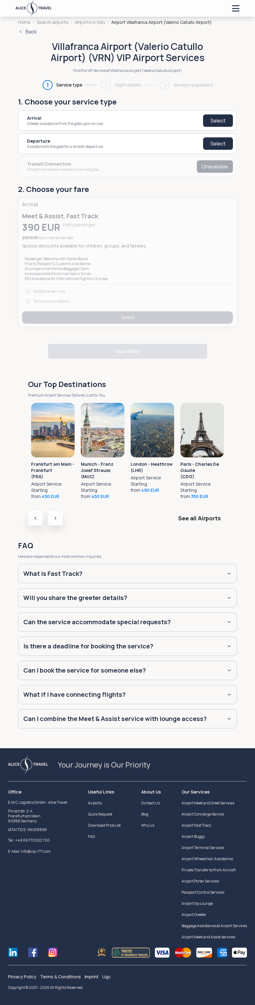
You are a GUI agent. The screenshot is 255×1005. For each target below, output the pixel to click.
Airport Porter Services (200, 881)
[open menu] (235, 8)
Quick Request (100, 814)
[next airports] (55, 518)
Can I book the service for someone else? (84, 670)
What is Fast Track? (52, 573)
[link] (161, 22)
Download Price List (104, 825)
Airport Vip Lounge (197, 903)
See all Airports (199, 518)
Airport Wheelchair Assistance (207, 858)
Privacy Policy (22, 977)
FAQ (91, 836)
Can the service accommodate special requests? (97, 622)
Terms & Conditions (60, 977)
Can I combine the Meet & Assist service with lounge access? (115, 718)
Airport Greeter (194, 914)
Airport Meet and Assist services (208, 937)
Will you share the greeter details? (75, 598)
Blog (144, 814)
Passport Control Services (203, 892)
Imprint (92, 977)
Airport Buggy (193, 836)
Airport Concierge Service (203, 814)
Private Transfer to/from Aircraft (209, 870)
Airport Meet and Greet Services (208, 803)
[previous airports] (35, 518)
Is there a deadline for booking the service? (88, 646)
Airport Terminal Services (203, 847)
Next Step (127, 351)
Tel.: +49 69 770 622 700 (29, 840)
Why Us (147, 825)
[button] (127, 262)
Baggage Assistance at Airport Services (214, 925)
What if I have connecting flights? (74, 694)
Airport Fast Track (196, 825)
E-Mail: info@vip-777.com (29, 851)
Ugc (106, 977)
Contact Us (150, 803)
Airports (95, 803)
